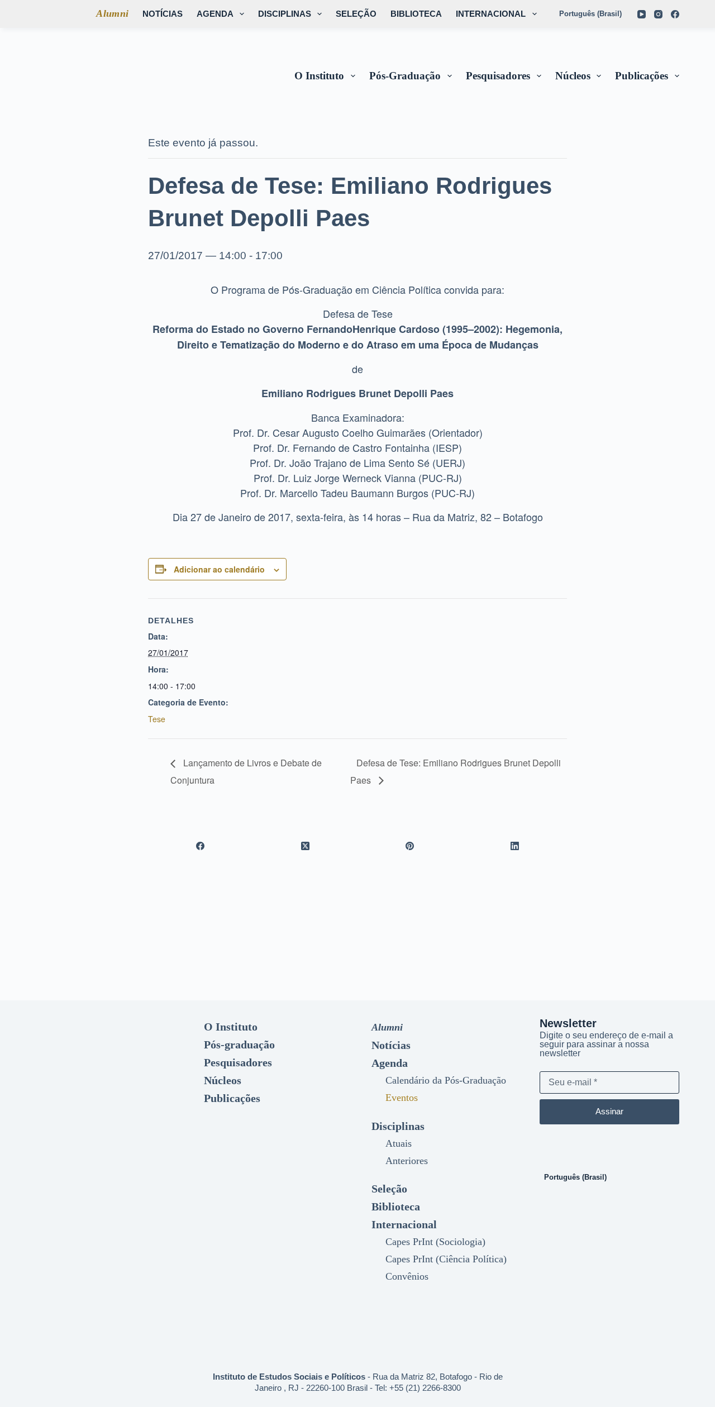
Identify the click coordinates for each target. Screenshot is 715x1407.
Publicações (641, 76)
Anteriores (406, 1160)
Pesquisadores (498, 76)
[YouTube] (641, 14)
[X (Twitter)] (305, 846)
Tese (156, 718)
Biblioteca (416, 13)
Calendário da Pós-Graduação (445, 1080)
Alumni (112, 13)
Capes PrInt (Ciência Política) (446, 1259)
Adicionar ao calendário (219, 569)
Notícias (162, 13)
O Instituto (319, 76)
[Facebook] (675, 14)
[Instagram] (658, 14)
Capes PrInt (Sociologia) (435, 1241)
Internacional (491, 13)
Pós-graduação (405, 76)
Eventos (401, 1097)
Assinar (609, 1111)
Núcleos (572, 76)
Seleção (356, 13)
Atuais (398, 1143)
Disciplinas (284, 13)
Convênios (406, 1276)
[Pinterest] (410, 846)
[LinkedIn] (515, 846)
